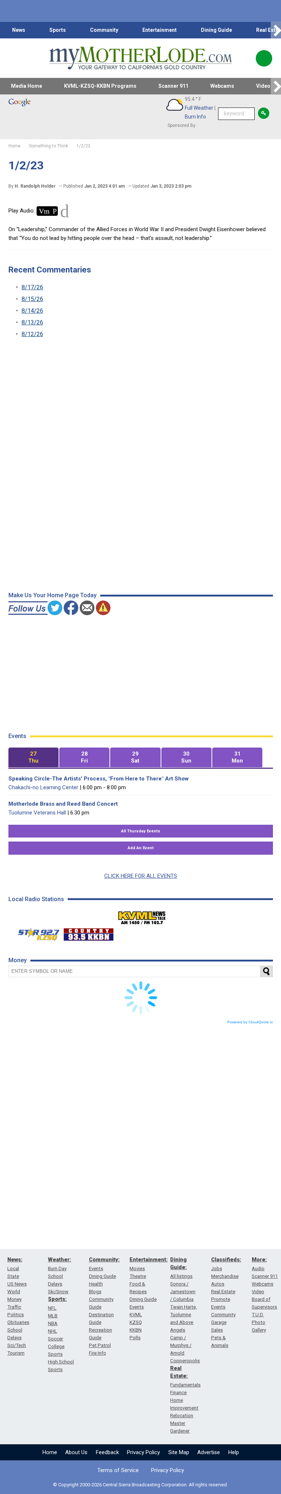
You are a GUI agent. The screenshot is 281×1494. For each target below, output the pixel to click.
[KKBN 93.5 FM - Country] (88, 932)
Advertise (208, 1452)
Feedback (107, 1452)
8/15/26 (32, 299)
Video (258, 1291)
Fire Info (97, 1353)
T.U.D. (258, 1314)
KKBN (136, 1330)
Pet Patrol (100, 1345)
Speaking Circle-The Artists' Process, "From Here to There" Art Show (98, 778)
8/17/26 (32, 287)
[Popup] (264, 58)
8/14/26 (32, 310)
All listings (181, 1276)
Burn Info (195, 117)
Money (14, 1299)
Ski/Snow (58, 1291)
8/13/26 (32, 322)
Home (49, 1452)
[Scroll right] (276, 30)
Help (233, 1452)
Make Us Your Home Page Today (52, 595)
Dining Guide (216, 30)
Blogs (95, 1291)
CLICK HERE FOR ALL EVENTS (140, 876)
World (13, 1291)
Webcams (222, 86)
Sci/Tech (16, 1345)
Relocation (181, 1415)
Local (13, 1268)
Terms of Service (118, 1470)
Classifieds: (226, 1259)
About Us (76, 1452)
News (18, 30)
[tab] (33, 758)
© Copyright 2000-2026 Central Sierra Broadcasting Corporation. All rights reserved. (140, 1484)
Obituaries (18, 1322)
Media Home (26, 86)
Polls (135, 1337)
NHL (52, 1331)
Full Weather (199, 108)
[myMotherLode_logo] (140, 58)
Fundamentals (185, 1385)
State (13, 1276)
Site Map (178, 1452)
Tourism (16, 1353)
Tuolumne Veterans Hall (37, 812)
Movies (137, 1268)
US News (17, 1284)
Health (96, 1284)
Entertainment (159, 30)
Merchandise (225, 1276)
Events (96, 1268)
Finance (178, 1392)
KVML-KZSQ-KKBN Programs (100, 86)
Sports (57, 30)
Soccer (55, 1338)
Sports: (57, 1299)
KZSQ (136, 1322)
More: (259, 1259)
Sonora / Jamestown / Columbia (182, 1291)
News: (14, 1259)
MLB (52, 1315)
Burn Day (57, 1268)
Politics (15, 1314)
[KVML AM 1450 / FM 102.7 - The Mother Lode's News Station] (142, 915)
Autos (217, 1284)
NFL (52, 1308)
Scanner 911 (173, 86)
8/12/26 (32, 334)
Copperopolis (185, 1360)
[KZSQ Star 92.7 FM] (35, 932)
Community (104, 30)
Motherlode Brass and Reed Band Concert (63, 804)
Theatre (138, 1276)
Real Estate (223, 1291)
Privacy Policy (143, 1452)
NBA (52, 1323)
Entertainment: (149, 1259)
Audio (258, 1268)
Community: (104, 1259)
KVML (136, 1314)
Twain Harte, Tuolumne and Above (183, 1314)
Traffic (14, 1307)
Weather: (59, 1259)
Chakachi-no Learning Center (43, 787)
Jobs (216, 1268)
